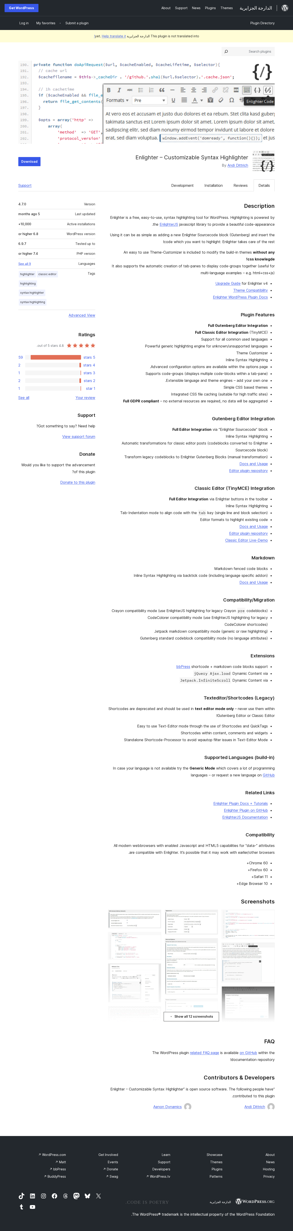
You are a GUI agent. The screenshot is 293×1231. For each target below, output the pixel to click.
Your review (85, 397)
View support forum (78, 436)
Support (25, 185)
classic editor (47, 274)
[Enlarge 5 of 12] (211, 916)
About (270, 1155)
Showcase (214, 1155)
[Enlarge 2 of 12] (268, 948)
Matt (60, 1162)
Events (113, 1162)
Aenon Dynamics (167, 1106)
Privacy (269, 1176)
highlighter (27, 274)
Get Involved (108, 1155)
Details (264, 185)
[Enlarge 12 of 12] (155, 1012)
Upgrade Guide (228, 283)
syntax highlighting (32, 302)
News (270, 1162)
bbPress (183, 666)
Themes (216, 1162)
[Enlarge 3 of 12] (268, 992)
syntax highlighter (32, 292)
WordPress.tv (158, 1176)
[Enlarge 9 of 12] (155, 916)
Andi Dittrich (238, 165)
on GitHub (248, 1052)
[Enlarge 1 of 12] (268, 916)
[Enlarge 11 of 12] (155, 969)
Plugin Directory (262, 23)
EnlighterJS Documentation (245, 817)
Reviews (240, 185)
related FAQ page (204, 1052)
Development (182, 185)
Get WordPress (21, 8)
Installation (213, 185)
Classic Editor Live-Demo (246, 540)
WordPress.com (52, 1155)
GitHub (269, 775)
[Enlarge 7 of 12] (211, 1004)
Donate (110, 1169)
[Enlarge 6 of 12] (211, 944)
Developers (161, 1169)
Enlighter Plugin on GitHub (246, 810)
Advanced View (82, 315)
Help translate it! (110, 36)
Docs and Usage (253, 463)
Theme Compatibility (250, 290)
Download (29, 161)
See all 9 (24, 264)
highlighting (28, 283)
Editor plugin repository (248, 470)
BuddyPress (55, 1176)
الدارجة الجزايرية (220, 1202)
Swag (112, 1176)
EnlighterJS (169, 224)
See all (23, 397)
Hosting (269, 1169)
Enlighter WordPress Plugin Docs (240, 297)
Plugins (217, 1169)
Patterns (216, 1176)
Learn (166, 1155)
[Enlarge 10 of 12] (155, 938)
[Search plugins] (226, 51)
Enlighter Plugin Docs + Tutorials (240, 803)
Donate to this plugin (77, 482)
